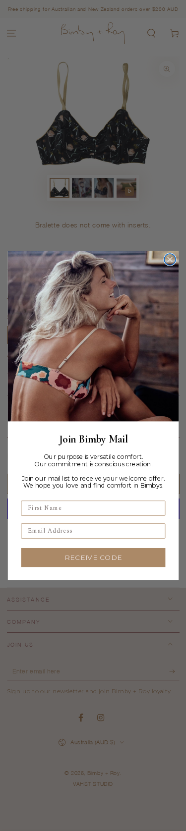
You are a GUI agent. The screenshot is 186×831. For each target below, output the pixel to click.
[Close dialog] (170, 259)
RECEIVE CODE (93, 558)
